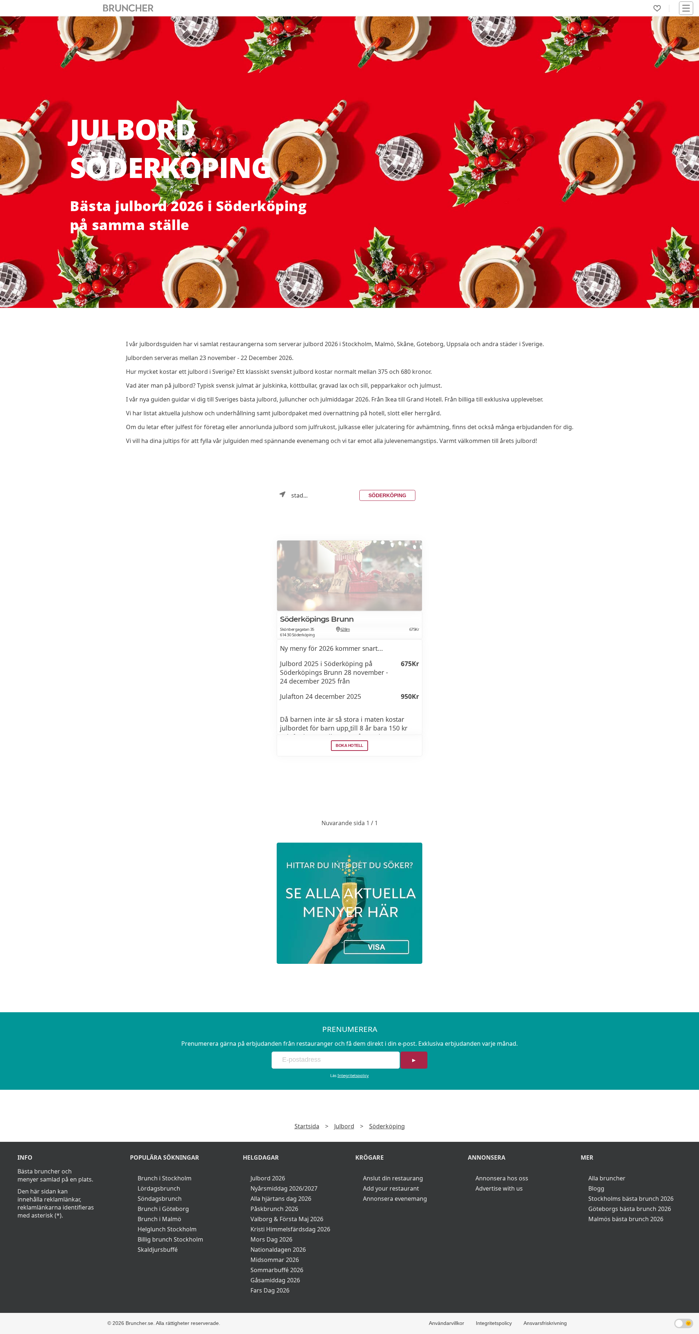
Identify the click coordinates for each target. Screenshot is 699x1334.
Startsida (307, 1126)
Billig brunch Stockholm (170, 1239)
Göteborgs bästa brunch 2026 (629, 1209)
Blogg (596, 1188)
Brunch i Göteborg (163, 1209)
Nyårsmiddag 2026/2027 (283, 1188)
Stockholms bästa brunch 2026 (631, 1199)
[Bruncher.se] (349, 903)
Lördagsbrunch (159, 1188)
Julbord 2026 (267, 1178)
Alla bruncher (606, 1178)
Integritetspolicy (353, 1075)
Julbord (344, 1126)
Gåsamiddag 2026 (275, 1280)
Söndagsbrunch (160, 1199)
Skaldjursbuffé (158, 1250)
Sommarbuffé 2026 (276, 1270)
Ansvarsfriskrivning (545, 1323)
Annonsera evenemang (395, 1199)
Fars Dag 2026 (269, 1290)
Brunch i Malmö (159, 1219)
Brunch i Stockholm (164, 1178)
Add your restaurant (391, 1188)
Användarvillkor (446, 1323)
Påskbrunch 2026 (274, 1209)
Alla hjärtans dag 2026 (280, 1199)
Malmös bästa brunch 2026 (625, 1219)
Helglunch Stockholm (167, 1229)
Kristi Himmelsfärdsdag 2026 (290, 1229)
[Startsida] (128, 8)
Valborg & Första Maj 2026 (286, 1219)
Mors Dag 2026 (271, 1239)
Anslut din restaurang (393, 1178)
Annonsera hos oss (501, 1178)
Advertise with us (499, 1188)
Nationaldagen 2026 (278, 1250)
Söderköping (387, 495)
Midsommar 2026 (274, 1260)
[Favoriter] (657, 8)
